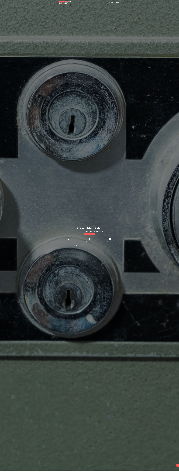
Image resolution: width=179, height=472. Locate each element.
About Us (113, 2)
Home (104, 2)
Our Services (108, 2)
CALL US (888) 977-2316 (90, 233)
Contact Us (117, 2)
